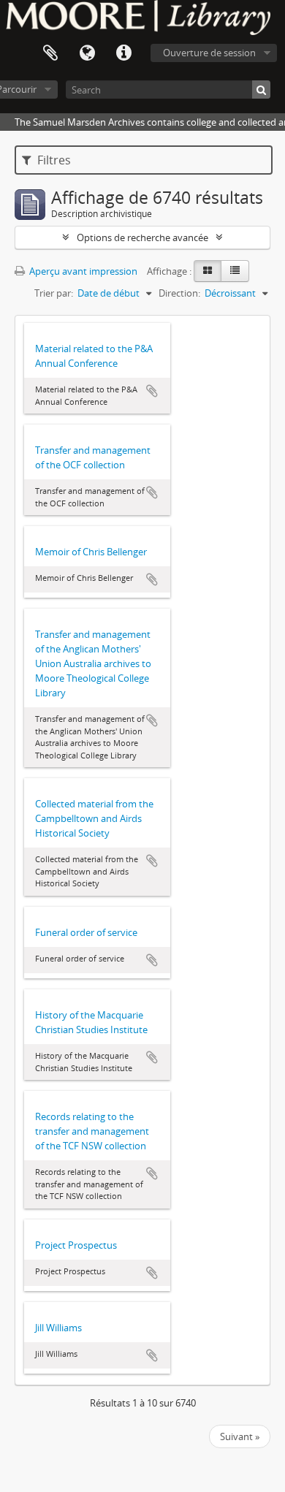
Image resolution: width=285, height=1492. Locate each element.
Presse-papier (50, 53)
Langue (87, 53)
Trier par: (53, 293)
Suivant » (239, 1436)
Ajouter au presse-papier (152, 391)
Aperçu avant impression (82, 271)
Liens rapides (123, 53)
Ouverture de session (209, 52)
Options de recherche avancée (142, 237)
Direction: (179, 293)
